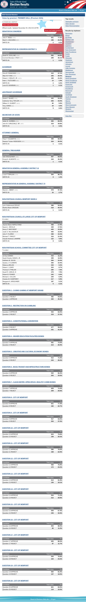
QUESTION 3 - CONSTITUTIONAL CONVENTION (20, 321)
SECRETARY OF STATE (11, 115)
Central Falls (69, 39)
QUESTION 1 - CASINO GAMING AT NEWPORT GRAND (22, 290)
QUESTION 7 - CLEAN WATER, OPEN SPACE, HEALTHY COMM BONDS (29, 382)
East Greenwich (70, 50)
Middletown (69, 70)
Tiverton (68, 99)
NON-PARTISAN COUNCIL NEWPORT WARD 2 (19, 199)
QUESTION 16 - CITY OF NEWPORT (15, 520)
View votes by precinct (10, 25)
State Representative (72, 26)
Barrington (68, 33)
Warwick (68, 103)
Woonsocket (69, 111)
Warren (67, 101)
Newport (68, 76)
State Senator (70, 23)
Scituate (68, 92)
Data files (68, 116)
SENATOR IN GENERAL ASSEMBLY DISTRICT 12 (20, 168)
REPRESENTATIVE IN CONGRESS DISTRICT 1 (19, 49)
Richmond (68, 90)
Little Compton (70, 68)
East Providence (70, 52)
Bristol (67, 35)
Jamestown (69, 62)
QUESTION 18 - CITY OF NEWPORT (15, 550)
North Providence (71, 80)
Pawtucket (68, 84)
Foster (67, 56)
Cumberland (69, 48)
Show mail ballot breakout (53, 30)
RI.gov (82, 10)
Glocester (68, 58)
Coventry (68, 43)
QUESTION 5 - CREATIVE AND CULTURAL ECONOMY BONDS (25, 351)
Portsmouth (69, 86)
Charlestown (69, 42)
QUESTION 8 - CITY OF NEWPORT (15, 397)
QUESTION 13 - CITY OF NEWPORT (15, 474)
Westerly (68, 109)
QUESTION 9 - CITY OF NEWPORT (15, 413)
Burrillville (68, 37)
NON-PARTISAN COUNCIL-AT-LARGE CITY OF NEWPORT (24, 217)
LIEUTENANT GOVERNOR (12, 92)
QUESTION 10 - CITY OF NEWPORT (15, 428)
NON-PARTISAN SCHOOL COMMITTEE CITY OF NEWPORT (24, 247)
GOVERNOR (7, 67)
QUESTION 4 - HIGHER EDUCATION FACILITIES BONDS (23, 336)
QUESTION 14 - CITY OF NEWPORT (15, 489)
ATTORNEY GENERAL (10, 132)
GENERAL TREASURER (11, 150)
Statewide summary (72, 21)
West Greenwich (70, 105)
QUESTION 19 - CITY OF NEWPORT (15, 565)
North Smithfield (70, 82)
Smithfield (68, 95)
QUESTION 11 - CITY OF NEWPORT (15, 443)
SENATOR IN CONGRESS (11, 31)
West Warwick (70, 107)
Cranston (68, 46)
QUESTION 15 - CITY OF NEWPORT (15, 504)
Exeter (67, 54)
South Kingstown (71, 97)
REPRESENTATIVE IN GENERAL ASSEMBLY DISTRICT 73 (23, 184)
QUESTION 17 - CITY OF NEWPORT (15, 535)
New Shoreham (70, 74)
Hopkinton (68, 60)
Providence (69, 88)
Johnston (68, 64)
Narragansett (69, 72)
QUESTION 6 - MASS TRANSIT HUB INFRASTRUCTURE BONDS (26, 367)
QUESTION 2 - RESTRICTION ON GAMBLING (19, 306)
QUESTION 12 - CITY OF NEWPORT (15, 458)
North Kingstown (70, 78)
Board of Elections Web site (68, 10)
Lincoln (67, 66)
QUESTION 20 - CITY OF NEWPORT (15, 581)
